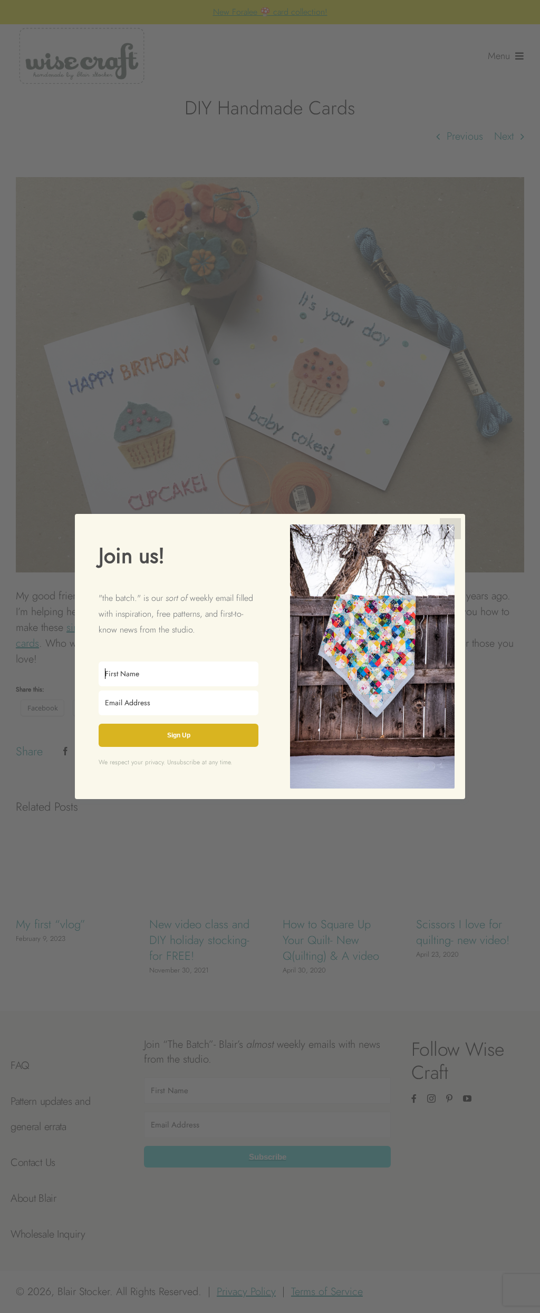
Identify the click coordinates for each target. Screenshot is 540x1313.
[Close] (450, 528)
